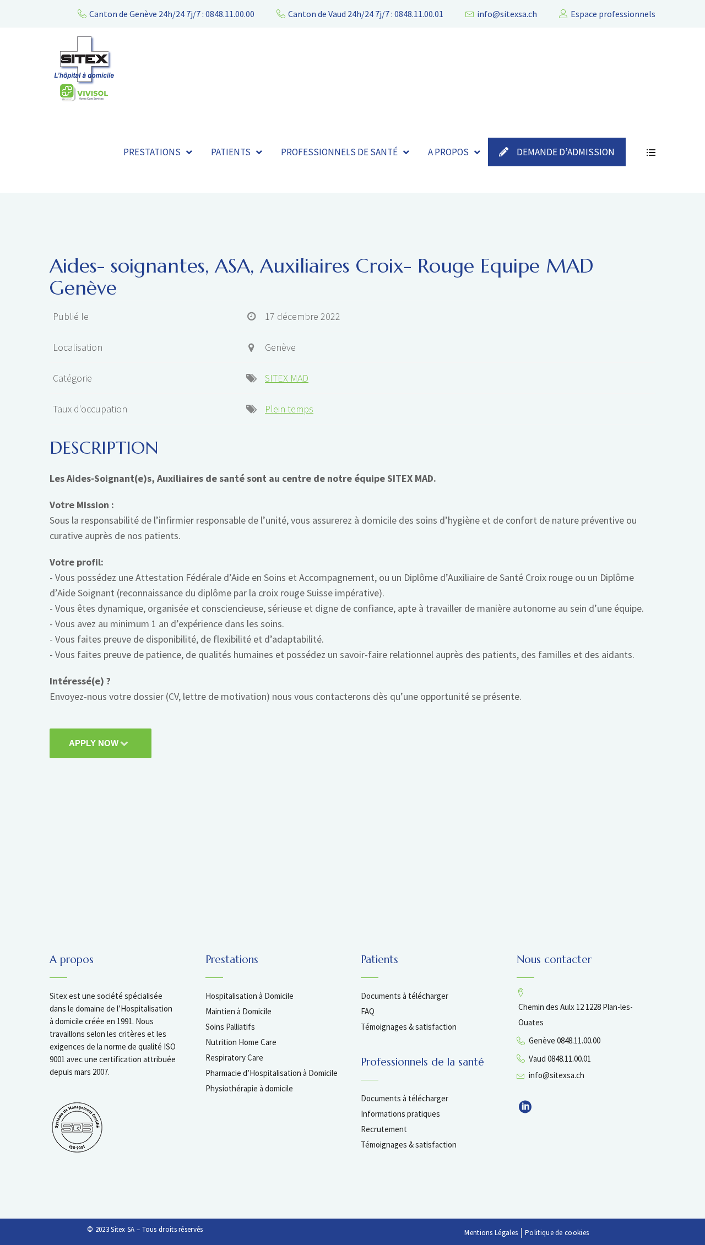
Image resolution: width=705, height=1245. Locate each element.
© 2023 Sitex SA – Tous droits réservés (145, 1229)
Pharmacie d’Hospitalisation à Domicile (271, 1073)
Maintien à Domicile (238, 1011)
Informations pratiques (400, 1113)
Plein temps (289, 409)
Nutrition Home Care (240, 1042)
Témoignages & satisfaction (409, 1026)
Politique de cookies (557, 1232)
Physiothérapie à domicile (249, 1088)
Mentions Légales (491, 1232)
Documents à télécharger (404, 996)
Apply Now (93, 743)
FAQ (368, 1011)
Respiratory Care (234, 1057)
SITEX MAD (286, 378)
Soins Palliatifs (230, 1026)
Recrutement (384, 1129)
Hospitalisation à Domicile (249, 996)
